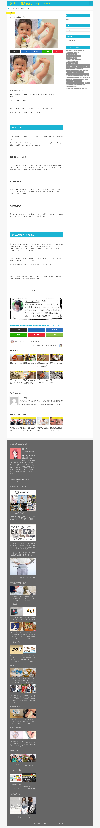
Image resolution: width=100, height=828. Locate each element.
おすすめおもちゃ (77, 68)
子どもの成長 (70, 79)
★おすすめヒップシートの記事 (73, 56)
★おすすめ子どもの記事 (71, 63)
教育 (82, 82)
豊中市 (75, 84)
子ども (86, 77)
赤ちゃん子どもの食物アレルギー (73, 88)
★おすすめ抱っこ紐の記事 (72, 64)
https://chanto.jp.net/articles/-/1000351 (20, 481)
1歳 (67, 50)
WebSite (36, 410)
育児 (87, 82)
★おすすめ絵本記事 (84, 64)
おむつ (85, 70)
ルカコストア (85, 75)
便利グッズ (69, 77)
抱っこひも (69, 81)
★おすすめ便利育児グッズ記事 (73, 59)
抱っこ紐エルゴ (77, 81)
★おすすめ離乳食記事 (84, 66)
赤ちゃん (59, 325)
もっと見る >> (23, 476)
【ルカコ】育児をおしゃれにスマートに (30, 3)
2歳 (72, 50)
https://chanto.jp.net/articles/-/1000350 (20, 479)
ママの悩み (77, 73)
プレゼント (81, 72)
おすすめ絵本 (78, 70)
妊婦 (81, 77)
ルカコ (78, 75)
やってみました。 (14, 325)
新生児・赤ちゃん (51, 325)
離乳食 (84, 88)
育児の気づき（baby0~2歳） (40, 325)
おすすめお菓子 (69, 70)
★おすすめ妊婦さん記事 (71, 61)
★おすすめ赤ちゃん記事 (71, 66)
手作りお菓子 (84, 79)
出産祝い (76, 77)
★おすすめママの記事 (71, 57)
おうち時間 (69, 68)
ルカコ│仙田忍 (23, 398)
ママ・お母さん (70, 75)
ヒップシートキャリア (71, 72)
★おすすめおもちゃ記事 (71, 54)
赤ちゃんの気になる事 (71, 86)
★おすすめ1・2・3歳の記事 (72, 52)
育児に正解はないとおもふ (26, 325)
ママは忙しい (85, 73)
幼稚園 (77, 79)
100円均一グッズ (79, 50)
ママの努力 (69, 73)
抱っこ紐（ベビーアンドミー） (73, 82)
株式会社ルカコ (26, 455)
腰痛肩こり (69, 84)
